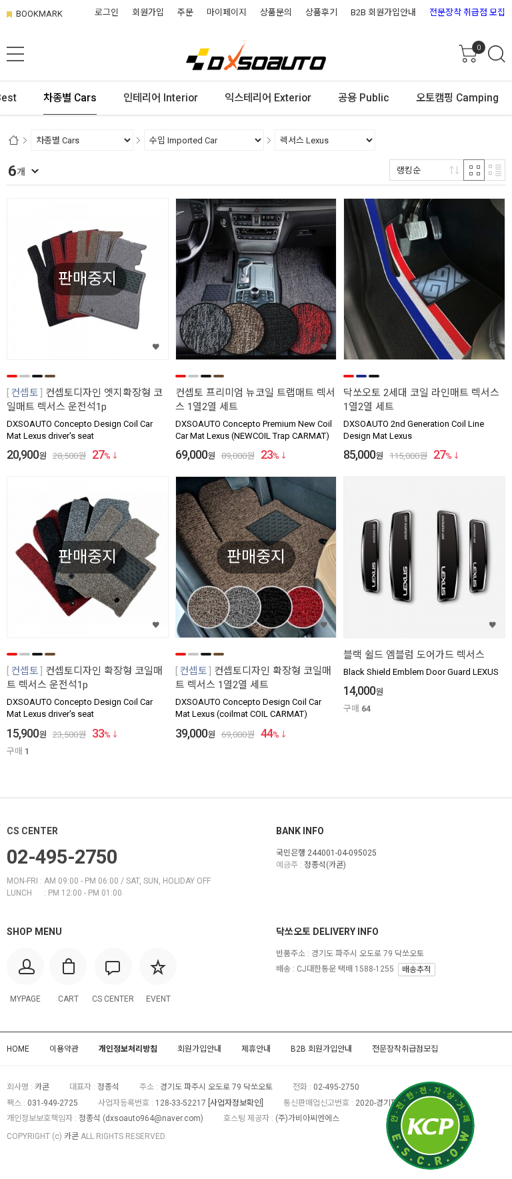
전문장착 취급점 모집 (467, 12)
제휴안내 (256, 1049)
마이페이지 (227, 12)
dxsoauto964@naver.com (153, 1118)
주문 (185, 12)
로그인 (107, 12)
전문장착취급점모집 (405, 1049)
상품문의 (276, 12)
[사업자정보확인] (235, 1103)
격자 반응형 (474, 170)
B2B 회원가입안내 (383, 12)
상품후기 (321, 12)
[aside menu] (15, 54)
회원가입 (148, 12)
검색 (496, 54)
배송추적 (416, 969)
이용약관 (64, 1049)
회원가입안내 (199, 1049)
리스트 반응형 (494, 170)
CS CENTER (32, 831)
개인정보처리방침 (128, 1049)
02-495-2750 (62, 857)
